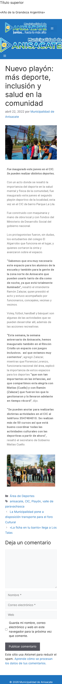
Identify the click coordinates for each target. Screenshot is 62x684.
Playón (36, 501)
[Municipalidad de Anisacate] (31, 45)
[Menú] (52, 28)
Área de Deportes (22, 496)
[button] (11, 470)
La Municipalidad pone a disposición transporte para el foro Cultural (29, 517)
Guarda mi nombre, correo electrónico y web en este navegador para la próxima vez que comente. (30, 629)
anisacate (16, 501)
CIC (27, 501)
